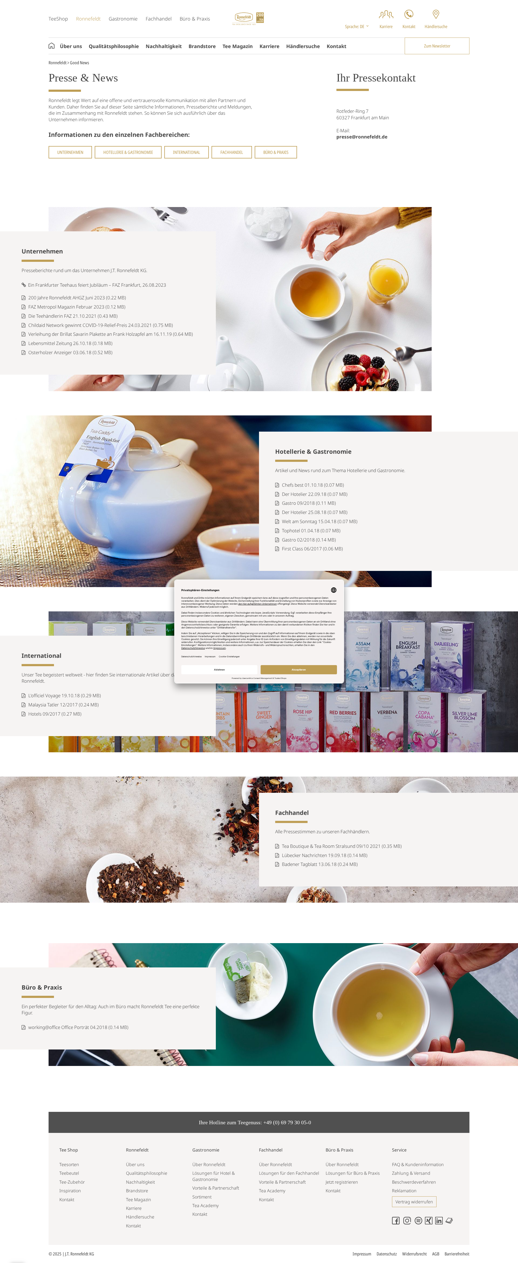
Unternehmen (70, 152)
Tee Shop (68, 1150)
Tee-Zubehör (72, 1182)
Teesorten (69, 1164)
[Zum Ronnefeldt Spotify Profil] (420, 1223)
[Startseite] (54, 46)
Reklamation (404, 1191)
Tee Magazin (238, 46)
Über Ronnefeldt (208, 1164)
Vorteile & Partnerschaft (215, 1188)
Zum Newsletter (437, 46)
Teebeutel (69, 1173)
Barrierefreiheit (457, 1254)
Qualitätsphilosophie (114, 46)
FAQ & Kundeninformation (418, 1164)
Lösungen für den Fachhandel (289, 1173)
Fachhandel (159, 18)
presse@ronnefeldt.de (361, 137)
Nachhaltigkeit (164, 46)
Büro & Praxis (195, 18)
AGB (435, 1254)
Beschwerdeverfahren (414, 1182)
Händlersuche (303, 46)
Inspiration (70, 1191)
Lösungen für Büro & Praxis (353, 1173)
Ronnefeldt (88, 18)
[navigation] (357, 26)
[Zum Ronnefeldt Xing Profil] (430, 1223)
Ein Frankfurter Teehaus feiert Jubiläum (67, 285)
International (186, 152)
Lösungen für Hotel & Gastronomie (213, 1176)
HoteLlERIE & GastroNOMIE (128, 152)
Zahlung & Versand (411, 1173)
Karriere (270, 46)
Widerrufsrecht (414, 1254)
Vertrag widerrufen (414, 1202)
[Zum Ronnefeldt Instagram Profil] (408, 1223)
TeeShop (58, 18)
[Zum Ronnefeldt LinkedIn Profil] (440, 1223)
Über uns (71, 46)
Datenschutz (387, 1254)
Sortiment (202, 1197)
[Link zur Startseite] (248, 18)
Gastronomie (123, 18)
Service (399, 1150)
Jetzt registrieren (342, 1182)
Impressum (362, 1254)
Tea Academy (205, 1205)
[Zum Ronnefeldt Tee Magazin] (450, 1223)
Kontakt (336, 46)
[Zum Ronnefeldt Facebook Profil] (397, 1223)
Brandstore (202, 46)
